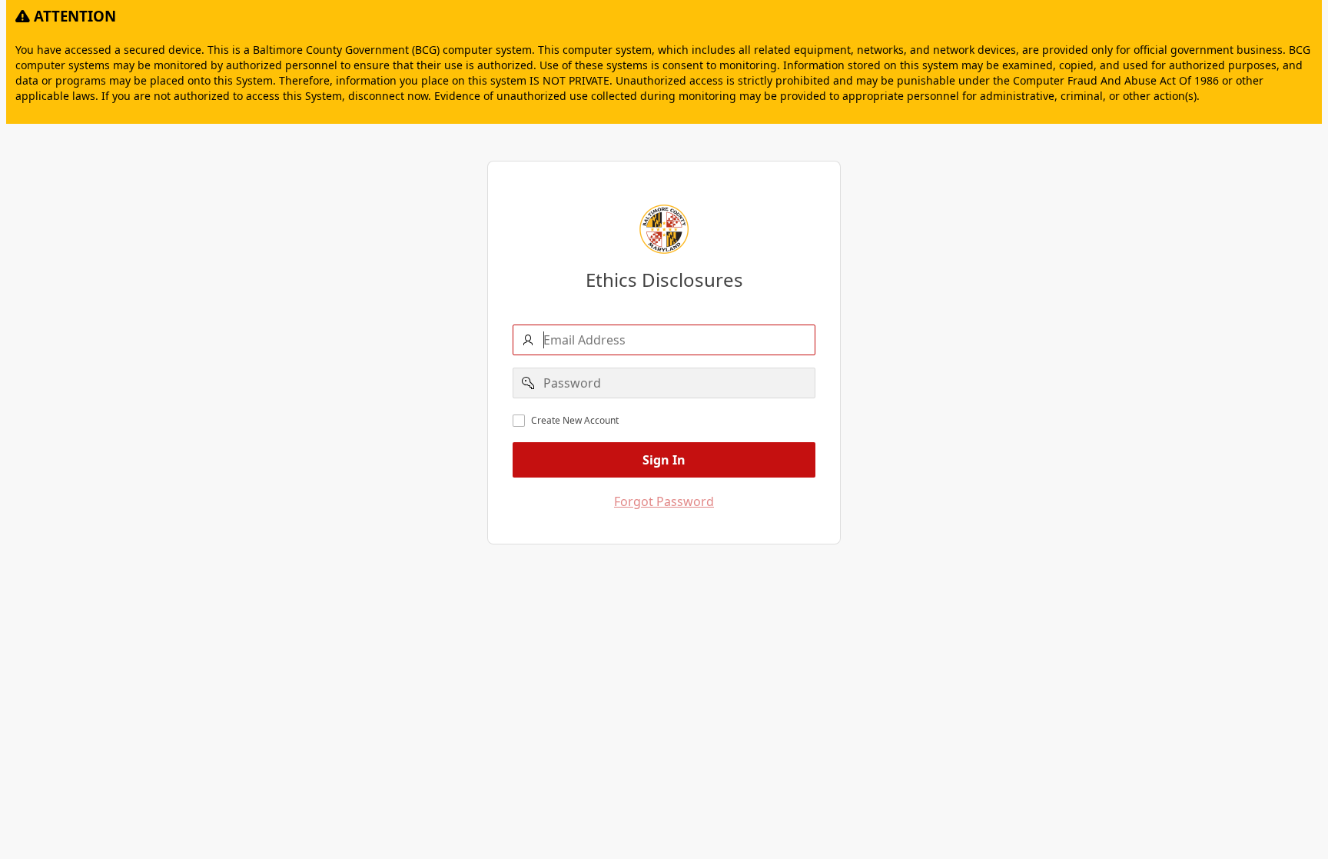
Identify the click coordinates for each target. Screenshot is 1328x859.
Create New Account (575, 421)
